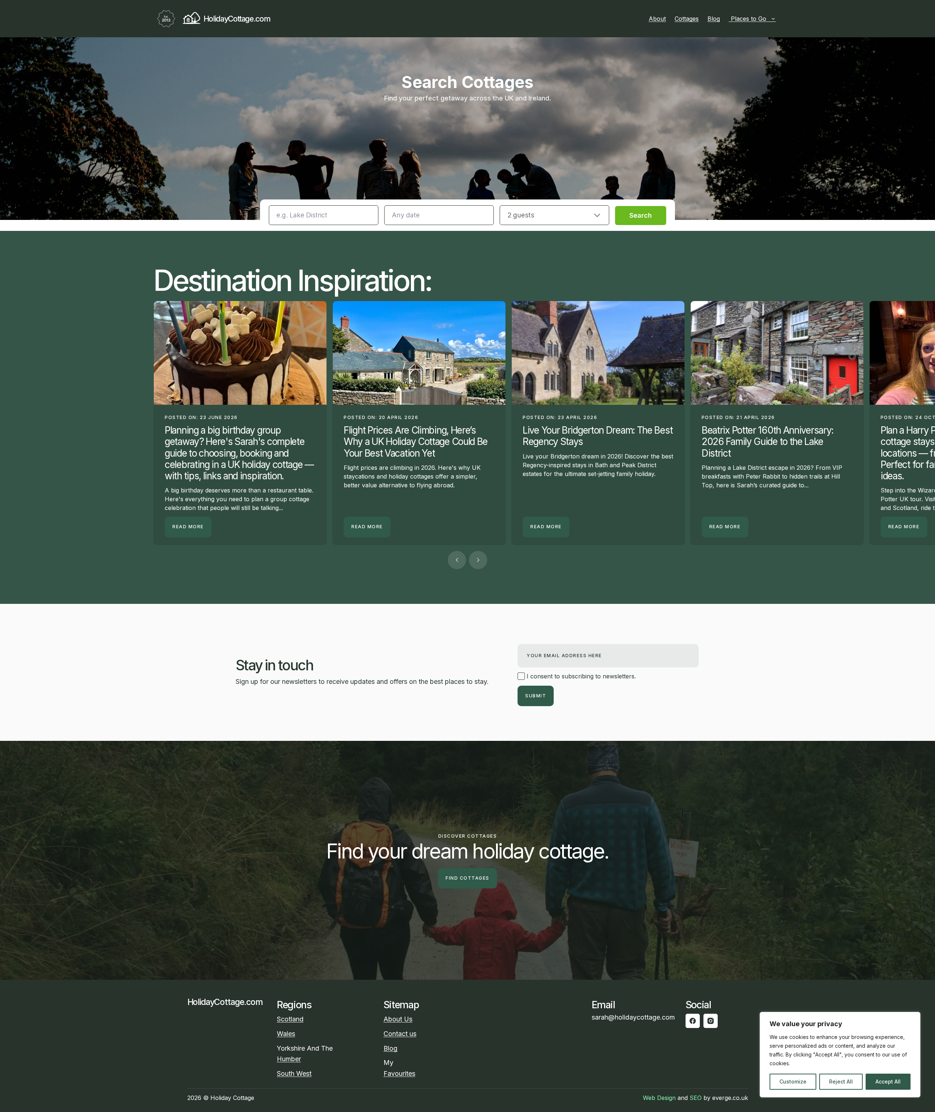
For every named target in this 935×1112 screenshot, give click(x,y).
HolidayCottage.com (236, 18)
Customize (792, 1081)
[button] (554, 215)
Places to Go (748, 18)
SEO (696, 1097)
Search (640, 215)
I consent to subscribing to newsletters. (580, 676)
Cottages (687, 18)
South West (294, 1073)
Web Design (659, 1097)
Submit (535, 695)
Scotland (290, 1019)
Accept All (888, 1081)
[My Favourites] (779, 19)
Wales (286, 1033)
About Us (397, 1019)
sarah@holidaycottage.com (633, 1017)
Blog (713, 18)
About (657, 18)
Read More (188, 526)
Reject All (841, 1081)
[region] (840, 1054)
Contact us (399, 1033)
